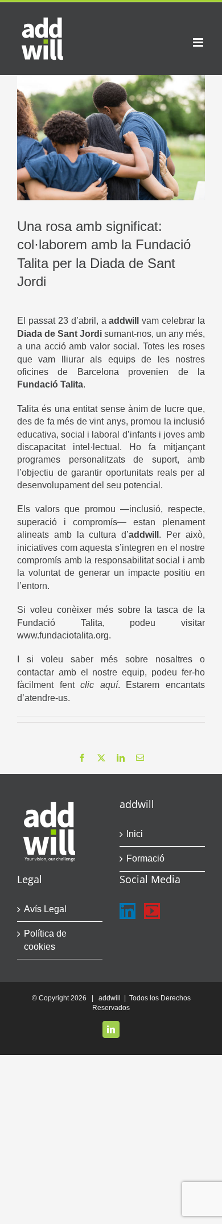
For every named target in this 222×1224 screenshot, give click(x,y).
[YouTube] (152, 911)
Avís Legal (45, 909)
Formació (145, 858)
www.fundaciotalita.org (63, 635)
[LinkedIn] (127, 911)
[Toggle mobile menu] (199, 42)
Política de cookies (45, 940)
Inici (134, 834)
